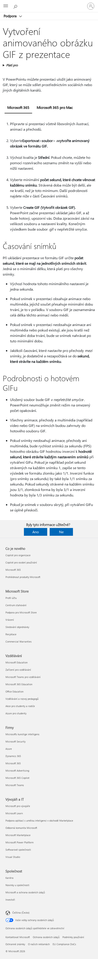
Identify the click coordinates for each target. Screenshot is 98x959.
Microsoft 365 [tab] (18, 107)
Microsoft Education (16, 662)
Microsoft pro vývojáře (17, 806)
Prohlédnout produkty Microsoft (22, 577)
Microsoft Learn (14, 813)
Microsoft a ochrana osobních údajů (25, 892)
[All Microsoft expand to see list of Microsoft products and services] (5, 6)
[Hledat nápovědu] (16, 6)
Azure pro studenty (15, 713)
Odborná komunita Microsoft (21, 827)
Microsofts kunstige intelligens (22, 734)
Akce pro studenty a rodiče (20, 706)
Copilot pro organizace (18, 555)
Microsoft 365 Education (18, 684)
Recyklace (10, 634)
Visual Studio (12, 857)
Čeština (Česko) (20, 912)
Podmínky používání (73, 937)
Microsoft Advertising (17, 770)
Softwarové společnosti (18, 849)
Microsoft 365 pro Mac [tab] (55, 107)
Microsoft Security (15, 741)
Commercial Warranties (18, 641)
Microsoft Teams (14, 785)
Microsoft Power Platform (19, 842)
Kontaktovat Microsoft (17, 937)
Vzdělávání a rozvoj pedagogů (22, 698)
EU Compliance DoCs (64, 944)
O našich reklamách (39, 944)
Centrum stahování (15, 605)
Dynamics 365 (13, 756)
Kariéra (9, 877)
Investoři (10, 899)
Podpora (11, 16)
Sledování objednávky (17, 627)
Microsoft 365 (13, 569)
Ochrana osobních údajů (46, 937)
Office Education (14, 691)
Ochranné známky (15, 944)
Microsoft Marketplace (18, 835)
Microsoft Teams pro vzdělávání (23, 677)
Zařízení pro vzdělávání (18, 669)
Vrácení (9, 619)
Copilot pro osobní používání (21, 562)
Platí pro (12, 65)
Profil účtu (11, 598)
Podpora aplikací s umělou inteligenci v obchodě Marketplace (39, 820)
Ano (35, 531)
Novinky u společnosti (17, 885)
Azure (8, 748)
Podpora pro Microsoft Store (21, 612)
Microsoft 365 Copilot (17, 778)
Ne (61, 531)
